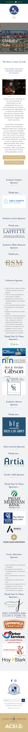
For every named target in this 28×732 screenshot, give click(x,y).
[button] (14, 17)
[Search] (23, 700)
